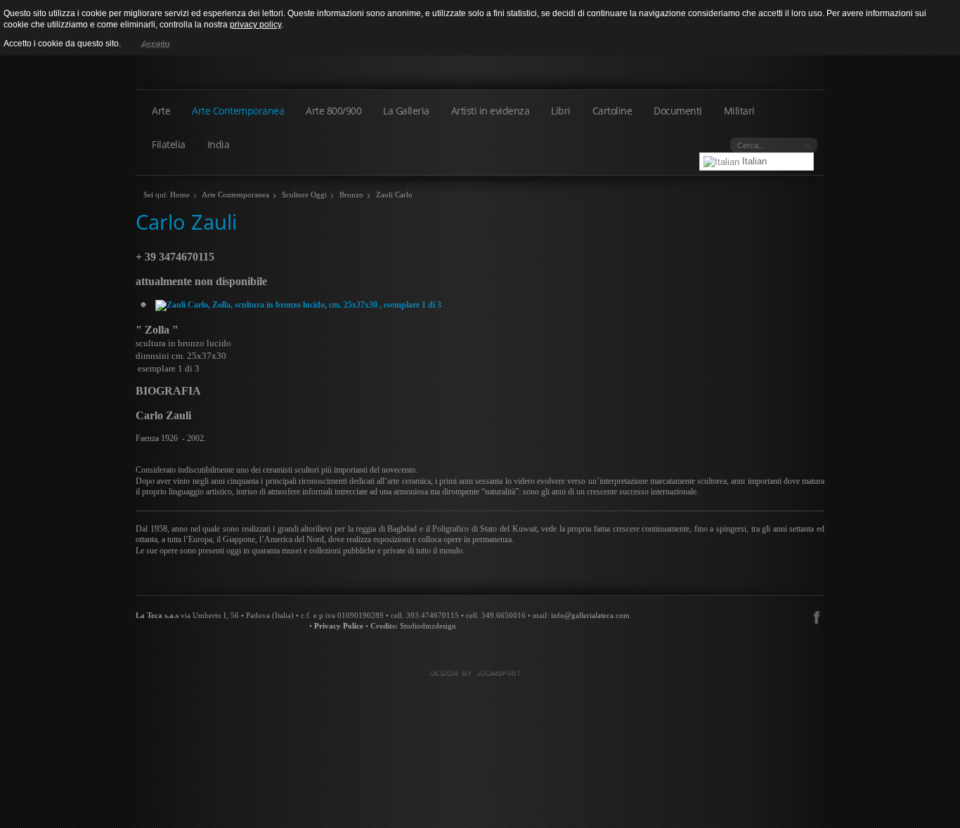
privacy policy (255, 24)
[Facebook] (816, 616)
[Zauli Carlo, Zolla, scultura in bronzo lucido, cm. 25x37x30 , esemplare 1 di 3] (298, 304)
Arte (161, 110)
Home (180, 194)
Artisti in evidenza (490, 110)
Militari (739, 110)
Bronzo (351, 194)
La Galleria (406, 110)
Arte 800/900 (333, 110)
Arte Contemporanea (238, 110)
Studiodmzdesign (428, 626)
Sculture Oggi (304, 194)
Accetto (155, 43)
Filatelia (169, 144)
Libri (561, 110)
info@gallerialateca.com (590, 615)
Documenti (678, 110)
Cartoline (612, 110)
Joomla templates (480, 673)
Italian (753, 161)
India (218, 144)
